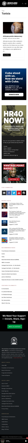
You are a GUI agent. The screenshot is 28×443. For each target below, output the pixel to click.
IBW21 (5, 38)
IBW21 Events (5, 419)
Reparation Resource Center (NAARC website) (12, 279)
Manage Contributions (7, 388)
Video (3, 256)
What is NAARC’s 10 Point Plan (11, 150)
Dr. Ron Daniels (5, 288)
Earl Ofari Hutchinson (7, 297)
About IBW (4, 365)
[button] (25, 3)
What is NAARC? (7, 148)
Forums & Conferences (9, 151)
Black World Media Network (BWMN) (10, 259)
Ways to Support (15, 326)
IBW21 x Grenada (6, 262)
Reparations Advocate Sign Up (11, 155)
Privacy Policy (5, 408)
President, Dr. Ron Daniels (8, 367)
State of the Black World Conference (10, 271)
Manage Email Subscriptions (8, 393)
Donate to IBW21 (5, 386)
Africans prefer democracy (12, 36)
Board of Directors (6, 370)
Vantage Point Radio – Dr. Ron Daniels (10, 268)
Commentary (5, 424)
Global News (5, 421)
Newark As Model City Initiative (9, 274)
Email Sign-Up (5, 391)
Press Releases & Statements (8, 251)
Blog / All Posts (5, 429)
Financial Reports (6, 375)
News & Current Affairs (14, 38)
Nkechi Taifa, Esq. (6, 303)
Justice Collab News (6, 276)
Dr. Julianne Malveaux (7, 291)
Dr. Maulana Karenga (7, 294)
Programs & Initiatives (7, 373)
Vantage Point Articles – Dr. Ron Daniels (11, 265)
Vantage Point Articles (7, 403)
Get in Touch (5, 383)
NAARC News (7, 153)
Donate (5, 146)
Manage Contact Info (7, 396)
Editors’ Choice (5, 426)
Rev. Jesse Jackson (6, 300)
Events (3, 253)
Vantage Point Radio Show (8, 401)
